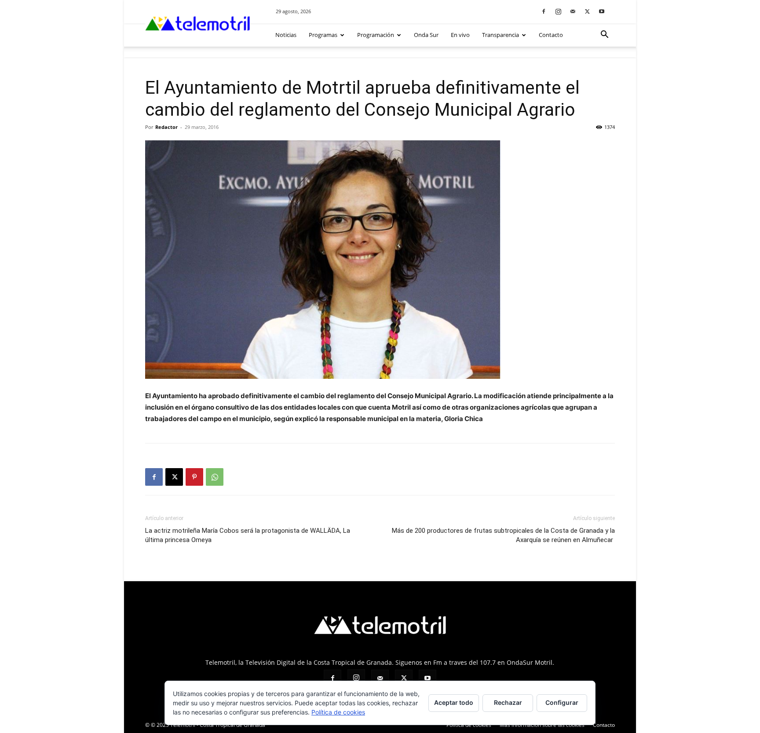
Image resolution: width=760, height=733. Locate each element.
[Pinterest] (194, 477)
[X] (587, 11)
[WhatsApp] (214, 477)
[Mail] (572, 11)
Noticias (285, 35)
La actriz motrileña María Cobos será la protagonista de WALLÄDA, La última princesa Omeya (247, 535)
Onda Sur (426, 35)
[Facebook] (543, 11)
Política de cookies (468, 725)
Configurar (561, 702)
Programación (375, 35)
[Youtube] (601, 11)
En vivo (460, 35)
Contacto (551, 35)
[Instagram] (558, 11)
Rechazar (508, 702)
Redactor (166, 127)
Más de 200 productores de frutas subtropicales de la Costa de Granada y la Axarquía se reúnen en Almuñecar (503, 535)
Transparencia (500, 35)
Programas (323, 35)
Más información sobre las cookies (542, 725)
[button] (604, 35)
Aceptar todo (453, 702)
